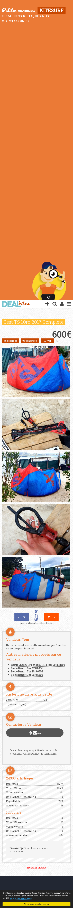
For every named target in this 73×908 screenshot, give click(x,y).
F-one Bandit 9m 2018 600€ (26, 668)
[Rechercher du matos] (54, 304)
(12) (39, 733)
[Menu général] (69, 304)
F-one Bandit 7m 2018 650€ (27, 671)
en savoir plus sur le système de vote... (37, 623)
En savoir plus (18, 848)
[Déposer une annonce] (47, 304)
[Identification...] (62, 304)
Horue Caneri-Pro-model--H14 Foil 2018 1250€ (38, 664)
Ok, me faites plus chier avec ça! (36, 904)
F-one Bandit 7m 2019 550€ (27, 674)
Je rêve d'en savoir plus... (21, 898)
